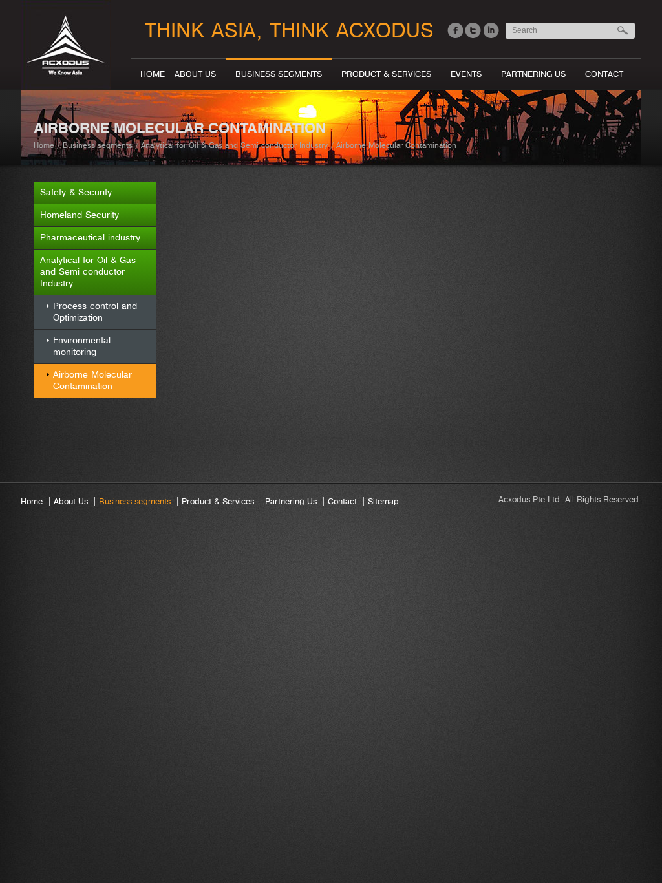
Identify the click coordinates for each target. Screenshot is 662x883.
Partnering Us (533, 74)
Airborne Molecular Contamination (92, 380)
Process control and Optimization (95, 312)
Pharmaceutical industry (90, 237)
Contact (604, 74)
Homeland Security (79, 215)
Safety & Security (76, 192)
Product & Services (386, 74)
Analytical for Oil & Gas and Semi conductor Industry (234, 146)
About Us (195, 74)
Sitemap (383, 501)
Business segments (278, 74)
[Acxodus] (71, 31)
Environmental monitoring (82, 346)
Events (466, 74)
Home (152, 74)
